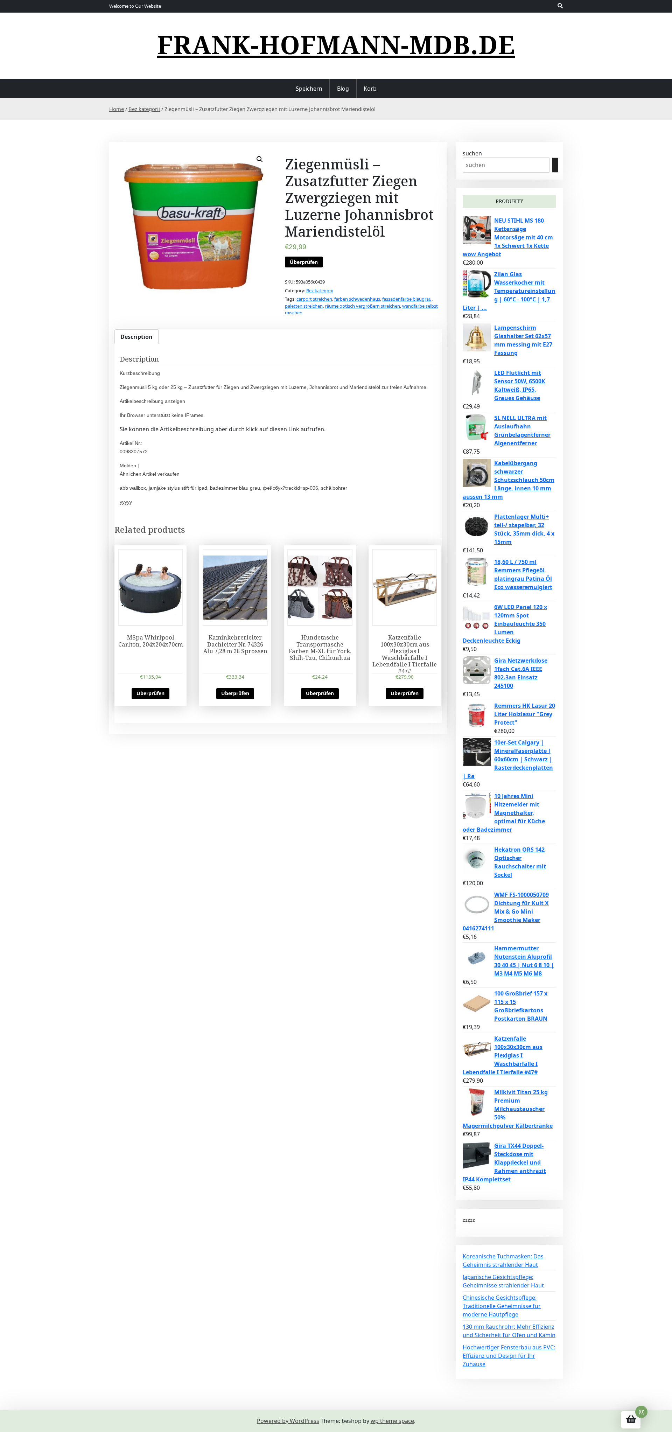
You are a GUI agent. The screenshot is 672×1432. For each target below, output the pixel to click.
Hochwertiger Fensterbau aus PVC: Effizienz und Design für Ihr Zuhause (509, 1355)
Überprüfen (304, 262)
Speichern (309, 88)
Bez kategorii (144, 108)
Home (116, 108)
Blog (343, 88)
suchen (472, 153)
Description (136, 337)
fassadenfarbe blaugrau (407, 299)
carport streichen (314, 299)
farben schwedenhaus (357, 299)
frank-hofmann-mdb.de (336, 44)
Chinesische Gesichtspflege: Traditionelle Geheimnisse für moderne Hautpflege (502, 1306)
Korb (370, 88)
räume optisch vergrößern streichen (362, 306)
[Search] (555, 165)
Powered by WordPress (288, 1421)
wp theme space (392, 1421)
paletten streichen (304, 306)
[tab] (136, 336)
